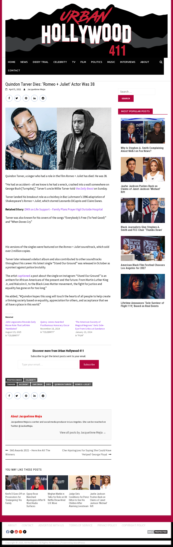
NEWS (24, 61)
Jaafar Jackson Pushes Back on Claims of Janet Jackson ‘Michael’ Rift (98, 500)
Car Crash (37, 384)
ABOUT (144, 61)
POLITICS (96, 61)
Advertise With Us (51, 525)
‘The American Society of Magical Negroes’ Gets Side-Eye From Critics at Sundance (90, 325)
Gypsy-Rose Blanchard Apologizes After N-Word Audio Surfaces (36, 500)
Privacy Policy (107, 525)
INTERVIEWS (127, 61)
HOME (11, 61)
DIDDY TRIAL (40, 61)
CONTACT (14, 70)
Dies (48, 384)
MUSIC (111, 61)
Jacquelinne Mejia (36, 89)
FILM (83, 61)
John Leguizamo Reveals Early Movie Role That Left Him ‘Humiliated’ (20, 325)
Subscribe (89, 364)
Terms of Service (80, 525)
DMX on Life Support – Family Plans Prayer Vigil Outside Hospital (63, 209)
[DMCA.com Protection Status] (157, 531)
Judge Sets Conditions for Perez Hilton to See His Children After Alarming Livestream (79, 500)
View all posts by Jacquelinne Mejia (83, 432)
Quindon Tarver (63, 384)
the (85, 188)
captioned (24, 276)
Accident (24, 384)
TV (73, 61)
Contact (27, 525)
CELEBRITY (60, 61)
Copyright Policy (133, 525)
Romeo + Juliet (83, 384)
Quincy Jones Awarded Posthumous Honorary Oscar (54, 323)
